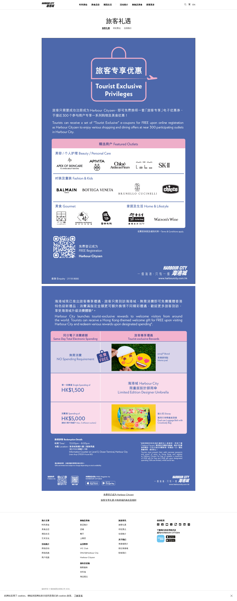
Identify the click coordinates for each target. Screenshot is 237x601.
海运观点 (84, 576)
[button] (185, 4)
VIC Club (84, 548)
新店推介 (84, 524)
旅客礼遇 (106, 28)
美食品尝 (95, 4)
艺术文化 (45, 538)
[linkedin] (184, 524)
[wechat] (175, 524)
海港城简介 (123, 544)
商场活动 (45, 548)
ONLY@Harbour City (89, 553)
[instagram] (158, 524)
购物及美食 (137, 4)
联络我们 (122, 553)
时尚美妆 (83, 4)
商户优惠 (45, 557)
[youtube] (167, 524)
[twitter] (171, 524)
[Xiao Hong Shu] (189, 524)
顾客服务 (84, 567)
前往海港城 (123, 548)
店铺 (82, 529)
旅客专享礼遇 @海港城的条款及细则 (118, 500)
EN (193, 4)
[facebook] (162, 524)
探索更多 (150, 4)
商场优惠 (45, 553)
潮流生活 (108, 4)
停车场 (83, 572)
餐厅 (82, 534)
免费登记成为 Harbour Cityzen (118, 494)
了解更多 (78, 595)
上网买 (83, 538)
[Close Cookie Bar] (231, 595)
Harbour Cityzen (87, 557)
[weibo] (180, 524)
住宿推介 (128, 28)
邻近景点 (117, 28)
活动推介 (124, 4)
